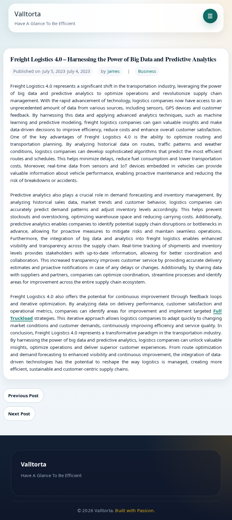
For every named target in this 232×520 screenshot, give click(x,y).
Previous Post (23, 395)
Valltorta (27, 13)
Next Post (19, 414)
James (114, 71)
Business (147, 71)
